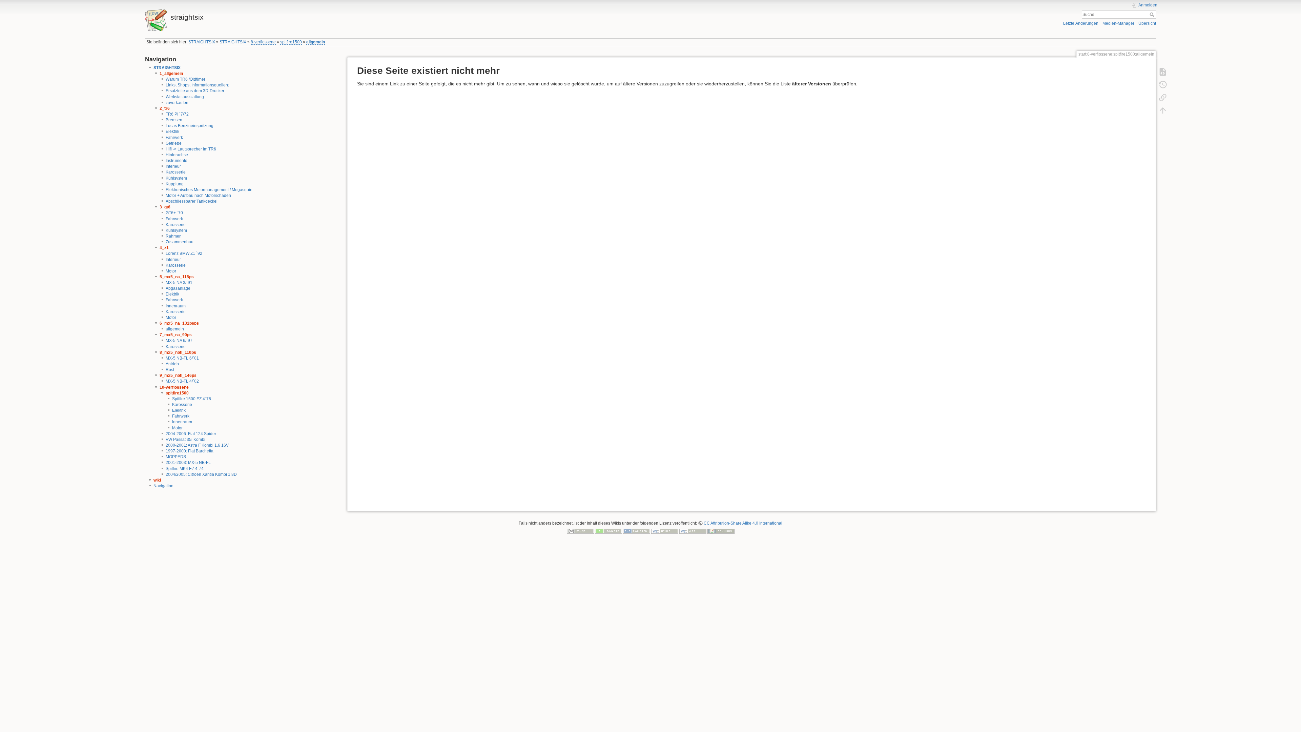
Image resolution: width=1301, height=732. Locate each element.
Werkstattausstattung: (185, 97)
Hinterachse (177, 154)
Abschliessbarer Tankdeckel (192, 201)
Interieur (173, 166)
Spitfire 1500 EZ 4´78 (191, 398)
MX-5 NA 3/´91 (179, 282)
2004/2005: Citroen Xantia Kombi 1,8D (201, 474)
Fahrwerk (174, 137)
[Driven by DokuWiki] (721, 531)
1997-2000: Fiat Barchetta (189, 451)
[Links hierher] (1163, 97)
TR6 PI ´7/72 (177, 114)
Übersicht (1147, 23)
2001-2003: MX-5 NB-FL (188, 462)
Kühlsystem (176, 178)
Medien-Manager (1118, 23)
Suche (1153, 14)
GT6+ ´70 (174, 212)
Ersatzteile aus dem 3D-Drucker (195, 90)
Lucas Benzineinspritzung (189, 125)
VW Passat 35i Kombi (185, 439)
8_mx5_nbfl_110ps (178, 352)
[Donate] (608, 531)
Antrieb (172, 364)
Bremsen (174, 120)
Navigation (163, 486)
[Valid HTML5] (664, 531)
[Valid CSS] (692, 531)
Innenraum (176, 306)
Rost (170, 369)
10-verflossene (174, 387)
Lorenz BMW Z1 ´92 (184, 253)
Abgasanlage (178, 288)
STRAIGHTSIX (201, 42)
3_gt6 (165, 207)
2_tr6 (165, 108)
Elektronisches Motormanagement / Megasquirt (209, 189)
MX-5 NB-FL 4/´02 (182, 381)
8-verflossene (263, 42)
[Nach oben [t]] (1163, 110)
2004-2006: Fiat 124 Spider (191, 433)
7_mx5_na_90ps (176, 334)
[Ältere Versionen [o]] (1163, 84)
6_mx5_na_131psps (179, 323)
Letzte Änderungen (1080, 23)
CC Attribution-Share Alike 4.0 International (743, 523)
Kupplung (175, 184)
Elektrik (172, 131)
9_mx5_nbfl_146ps (178, 375)
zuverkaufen (177, 102)
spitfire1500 (291, 42)
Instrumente (176, 160)
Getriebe (174, 143)
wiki (157, 480)
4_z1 (164, 247)
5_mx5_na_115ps (177, 276)
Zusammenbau (179, 242)
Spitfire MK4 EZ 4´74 (185, 468)
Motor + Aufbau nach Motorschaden (198, 195)
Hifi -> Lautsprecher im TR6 (191, 149)
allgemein (315, 42)
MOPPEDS (176, 456)
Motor (171, 271)
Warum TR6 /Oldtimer (185, 79)
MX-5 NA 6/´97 (179, 340)
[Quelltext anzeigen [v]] (1163, 71)
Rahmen (174, 236)
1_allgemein (171, 73)
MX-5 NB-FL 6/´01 (182, 358)
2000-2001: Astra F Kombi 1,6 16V (197, 445)
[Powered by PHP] (636, 531)
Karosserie (176, 172)
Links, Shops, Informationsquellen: (197, 85)
